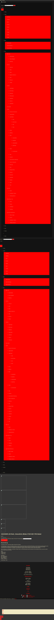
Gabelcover (10, 337)
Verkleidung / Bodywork (13, 222)
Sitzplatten (10, 416)
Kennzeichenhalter (12, 56)
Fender (10, 77)
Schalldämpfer (11, 206)
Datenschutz (28, 589)
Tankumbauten (11, 103)
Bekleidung (10, 369)
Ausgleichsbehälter (12, 114)
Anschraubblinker (13, 374)
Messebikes (8, 19)
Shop (5, 51)
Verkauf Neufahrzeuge (9, 45)
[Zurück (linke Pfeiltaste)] (0, 619)
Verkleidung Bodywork (11, 432)
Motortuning (11, 164)
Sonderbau (8, 85)
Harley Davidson (13, 358)
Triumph (8, 32)
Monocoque (10, 316)
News (4, 462)
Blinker (11, 135)
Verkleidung (11, 209)
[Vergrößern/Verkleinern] (0, 617)
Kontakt (4, 467)
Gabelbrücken (11, 98)
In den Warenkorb (4, 540)
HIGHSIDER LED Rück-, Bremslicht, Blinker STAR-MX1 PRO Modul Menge (12, 538)
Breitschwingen (10, 327)
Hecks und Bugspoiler (11, 295)
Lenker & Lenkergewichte (12, 398)
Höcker (9, 306)
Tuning (4, 248)
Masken (11, 72)
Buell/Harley (7, 253)
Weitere (12, 363)
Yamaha (8, 34)
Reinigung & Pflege (12, 169)
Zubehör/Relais (14, 145)
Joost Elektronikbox (14, 151)
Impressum (28, 588)
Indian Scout (8, 188)
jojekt (15, 598)
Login (28, 591)
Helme (10, 154)
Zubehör (8, 109)
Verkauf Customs (8, 279)
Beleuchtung (11, 61)
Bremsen (11, 130)
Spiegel (11, 182)
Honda (6, 258)
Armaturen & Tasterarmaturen (12, 348)
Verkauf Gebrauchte (8, 284)
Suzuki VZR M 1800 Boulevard (11, 212)
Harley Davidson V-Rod (9, 435)
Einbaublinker (14, 140)
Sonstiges (11, 82)
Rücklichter (11, 172)
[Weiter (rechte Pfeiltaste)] (1, 619)
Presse (5, 228)
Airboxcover (11, 67)
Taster (9, 421)
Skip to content (2, 0)
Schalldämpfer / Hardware (13, 193)
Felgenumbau (11, 93)
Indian (13, 124)
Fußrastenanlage (10, 332)
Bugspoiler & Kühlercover (12, 311)
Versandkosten (8, 537)
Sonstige (8, 37)
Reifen (10, 167)
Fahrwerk (11, 204)
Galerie (5, 14)
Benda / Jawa (7, 290)
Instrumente (10, 393)
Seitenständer (11, 177)
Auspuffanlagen (12, 88)
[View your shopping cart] (1, 3)
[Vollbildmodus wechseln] (1, 617)
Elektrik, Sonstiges (11, 451)
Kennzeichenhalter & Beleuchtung (14, 159)
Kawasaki (8, 24)
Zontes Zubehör (9, 106)
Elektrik (11, 148)
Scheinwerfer (10, 411)
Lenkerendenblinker (13, 379)
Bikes (5, 40)
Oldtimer (7, 263)
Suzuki (8, 29)
